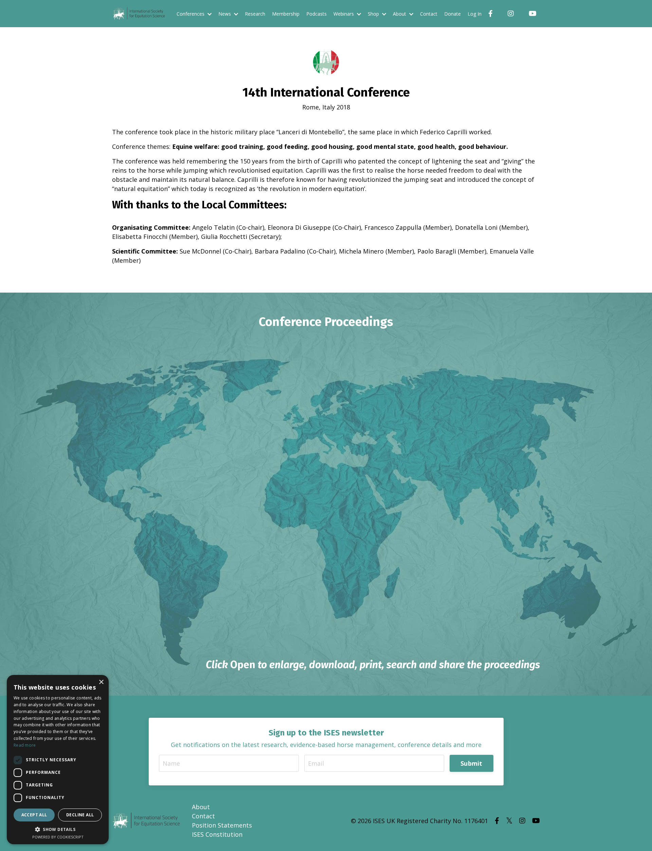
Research (255, 14)
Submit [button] (471, 763)
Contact (428, 14)
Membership (286, 14)
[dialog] (58, 759)
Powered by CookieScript (58, 836)
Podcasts (316, 14)
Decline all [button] (80, 815)
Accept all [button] (34, 815)
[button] (58, 829)
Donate (452, 14)
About (201, 807)
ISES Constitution (217, 834)
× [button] (101, 682)
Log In (475, 14)
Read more (25, 745)
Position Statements (222, 825)
